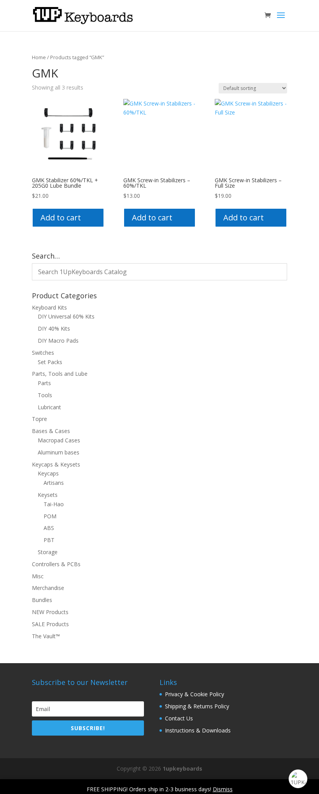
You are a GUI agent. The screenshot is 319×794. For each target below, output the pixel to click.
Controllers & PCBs (56, 564)
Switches (43, 352)
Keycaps (48, 473)
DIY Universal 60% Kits (66, 316)
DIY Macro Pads (58, 340)
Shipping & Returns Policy (197, 706)
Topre (39, 419)
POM (50, 516)
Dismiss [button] (223, 789)
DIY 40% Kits (54, 328)
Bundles (42, 600)
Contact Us (179, 718)
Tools (45, 395)
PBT (49, 540)
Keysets (48, 494)
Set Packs (50, 362)
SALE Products (50, 624)
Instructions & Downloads (198, 730)
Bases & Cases (51, 431)
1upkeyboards (182, 768)
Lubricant (49, 407)
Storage (48, 552)
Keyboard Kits (49, 307)
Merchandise (48, 588)
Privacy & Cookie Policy (194, 694)
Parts (44, 383)
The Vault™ (46, 636)
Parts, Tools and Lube (60, 373)
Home (39, 57)
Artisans (54, 482)
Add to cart (60, 217)
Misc (38, 576)
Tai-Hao (54, 504)
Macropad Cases (59, 440)
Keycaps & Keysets (56, 464)
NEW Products (50, 612)
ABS (49, 528)
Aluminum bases (58, 452)
